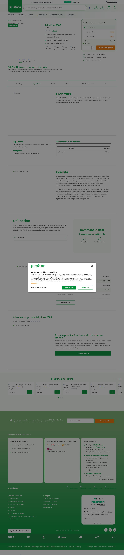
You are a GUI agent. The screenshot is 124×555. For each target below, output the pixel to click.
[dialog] (62, 277)
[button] (39, 288)
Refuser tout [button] (85, 287)
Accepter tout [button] (69, 287)
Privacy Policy (34, 283)
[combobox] (92, 266)
